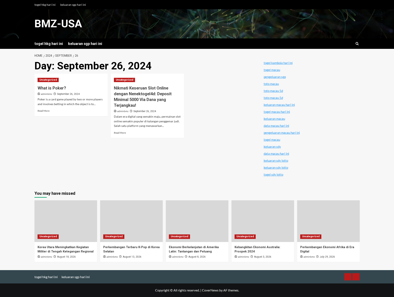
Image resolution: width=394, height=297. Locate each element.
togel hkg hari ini (45, 4)
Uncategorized (48, 79)
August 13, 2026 (132, 256)
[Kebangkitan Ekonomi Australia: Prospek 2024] (262, 221)
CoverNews (210, 290)
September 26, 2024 (68, 94)
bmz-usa (58, 23)
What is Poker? (52, 88)
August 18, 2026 (66, 256)
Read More (43, 110)
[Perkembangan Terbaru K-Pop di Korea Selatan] (131, 221)
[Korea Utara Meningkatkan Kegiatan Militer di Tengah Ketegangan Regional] (65, 221)
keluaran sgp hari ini (73, 4)
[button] (357, 43)
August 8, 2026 (197, 256)
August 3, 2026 (262, 256)
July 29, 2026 (327, 256)
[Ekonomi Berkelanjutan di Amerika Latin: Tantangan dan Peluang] (197, 221)
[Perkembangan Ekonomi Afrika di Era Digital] (328, 221)
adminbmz (46, 94)
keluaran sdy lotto (276, 160)
